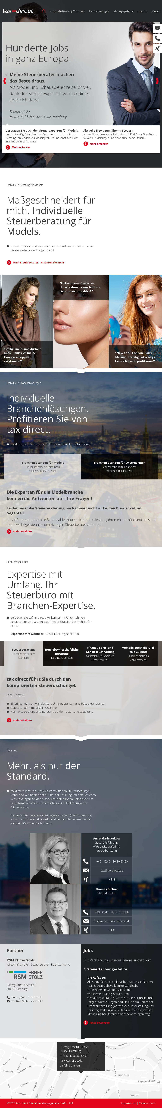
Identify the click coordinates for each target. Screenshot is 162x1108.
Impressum (128, 1103)
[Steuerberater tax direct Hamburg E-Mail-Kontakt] (157, 28)
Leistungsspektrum (123, 11)
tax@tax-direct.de (71, 1060)
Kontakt (156, 11)
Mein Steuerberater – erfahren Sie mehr (38, 262)
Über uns (142, 11)
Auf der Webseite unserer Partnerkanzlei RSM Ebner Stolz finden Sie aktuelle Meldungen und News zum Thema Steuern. (119, 136)
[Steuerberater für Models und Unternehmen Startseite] (45, 10)
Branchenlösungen (98, 11)
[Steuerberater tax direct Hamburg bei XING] (157, 48)
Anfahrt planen (70, 1065)
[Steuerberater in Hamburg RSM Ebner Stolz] (25, 974)
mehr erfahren (22, 531)
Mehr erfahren (21, 151)
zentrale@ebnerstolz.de (26, 1001)
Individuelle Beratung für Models (67, 11)
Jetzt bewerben (99, 1022)
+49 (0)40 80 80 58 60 (74, 1056)
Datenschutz (147, 1103)
